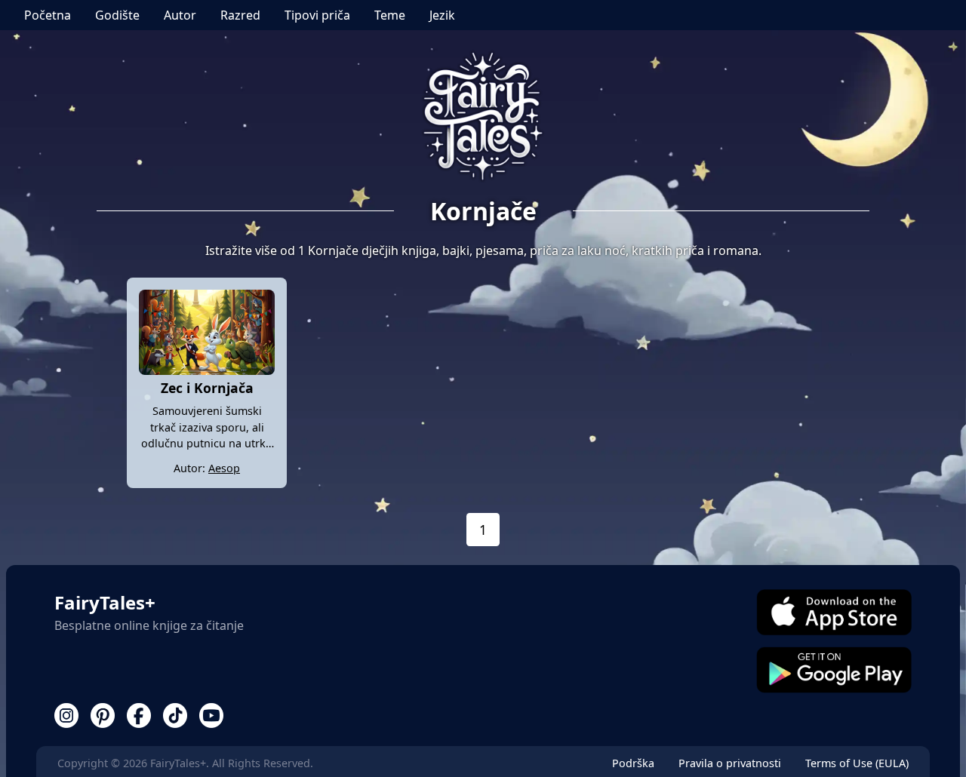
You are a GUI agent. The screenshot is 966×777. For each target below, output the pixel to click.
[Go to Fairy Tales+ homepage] (483, 117)
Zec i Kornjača (207, 388)
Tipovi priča (317, 15)
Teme (389, 15)
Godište (117, 15)
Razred (240, 15)
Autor (180, 15)
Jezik (442, 15)
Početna (47, 15)
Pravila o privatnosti (729, 763)
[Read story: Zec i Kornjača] (207, 370)
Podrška (633, 763)
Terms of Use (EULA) (857, 763)
